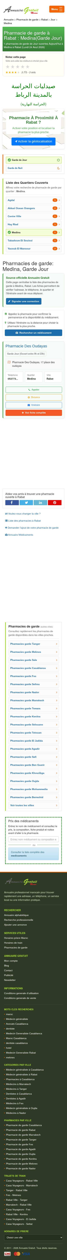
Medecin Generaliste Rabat (21, 1052)
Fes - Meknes (13, 1195)
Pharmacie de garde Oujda (20, 1154)
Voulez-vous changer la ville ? (24, 513)
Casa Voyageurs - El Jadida (21, 1219)
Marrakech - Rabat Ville (19, 1204)
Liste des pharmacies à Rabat (24, 520)
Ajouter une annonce (15, 924)
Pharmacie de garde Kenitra (21, 1158)
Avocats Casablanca (17, 1023)
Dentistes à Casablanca (19, 1093)
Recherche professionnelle (18, 920)
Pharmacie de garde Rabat (20, 1130)
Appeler (35, 389)
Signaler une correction (25, 301)
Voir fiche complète (35, 412)
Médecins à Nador (16, 1113)
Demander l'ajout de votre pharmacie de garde (33, 527)
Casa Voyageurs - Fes (18, 1209)
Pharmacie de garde (27, 19)
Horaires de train (13, 942)
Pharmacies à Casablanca (20, 1079)
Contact (8, 970)
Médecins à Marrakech (18, 1084)
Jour (53, 19)
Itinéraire (35, 405)
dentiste (10, 1028)
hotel (8, 1047)
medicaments (19, 855)
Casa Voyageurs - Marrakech (22, 1185)
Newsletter (10, 980)
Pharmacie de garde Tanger (21, 1139)
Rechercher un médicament (35, 332)
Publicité (8, 975)
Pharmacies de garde (15, 947)
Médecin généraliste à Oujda (21, 1108)
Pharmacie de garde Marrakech (23, 1134)
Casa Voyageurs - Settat (19, 1224)
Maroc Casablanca (16, 1038)
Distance (35, 397)
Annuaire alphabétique (16, 915)
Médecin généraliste (17, 1019)
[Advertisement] (33, 451)
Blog (6, 965)
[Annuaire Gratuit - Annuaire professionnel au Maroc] (33, 881)
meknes (10, 1057)
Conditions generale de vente (20, 998)
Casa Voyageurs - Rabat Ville (22, 1180)
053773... (13, 378)
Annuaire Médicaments (20, 534)
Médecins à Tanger (16, 1089)
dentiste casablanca (17, 1043)
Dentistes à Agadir (16, 1098)
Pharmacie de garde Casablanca (24, 1125)
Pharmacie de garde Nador (21, 1168)
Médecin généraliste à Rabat (21, 1074)
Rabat (44, 19)
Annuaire (9, 19)
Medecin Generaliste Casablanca (24, 1033)
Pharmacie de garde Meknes (21, 1163)
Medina (8, 23)
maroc (9, 1014)
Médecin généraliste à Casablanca (25, 1069)
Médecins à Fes (14, 1103)
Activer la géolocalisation (34, 141)
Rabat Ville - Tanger (16, 1200)
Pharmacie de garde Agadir (21, 1149)
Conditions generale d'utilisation (21, 993)
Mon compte (11, 960)
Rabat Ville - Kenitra (17, 1214)
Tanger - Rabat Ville (16, 1190)
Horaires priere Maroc (16, 938)
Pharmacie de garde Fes (19, 1144)
